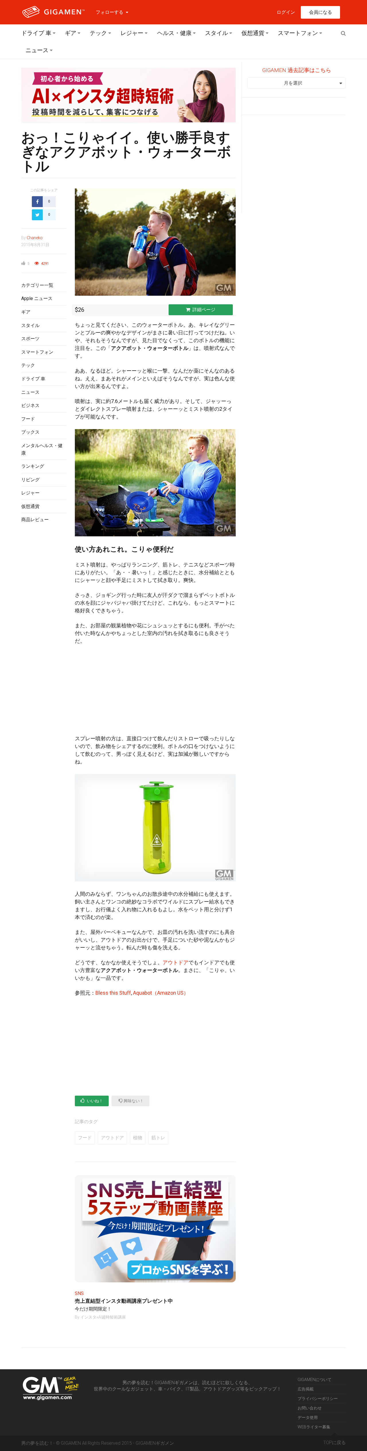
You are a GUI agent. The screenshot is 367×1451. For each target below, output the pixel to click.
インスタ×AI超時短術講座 (103, 1317)
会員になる (320, 12)
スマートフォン (298, 33)
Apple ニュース (36, 298)
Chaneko (35, 237)
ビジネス (30, 405)
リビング (30, 479)
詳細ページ (203, 309)
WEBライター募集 (314, 1427)
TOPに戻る (334, 1442)
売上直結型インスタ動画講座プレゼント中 (124, 1301)
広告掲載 (306, 1389)
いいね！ (94, 1101)
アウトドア (175, 962)
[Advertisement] (43, 621)
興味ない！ (133, 1101)
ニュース (37, 50)
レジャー (131, 33)
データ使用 (308, 1417)
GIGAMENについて (314, 1379)
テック (98, 33)
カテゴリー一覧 (37, 285)
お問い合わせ (310, 1408)
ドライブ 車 (36, 33)
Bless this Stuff (113, 993)
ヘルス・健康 (174, 33)
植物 (137, 1137)
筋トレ (158, 1137)
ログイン (286, 12)
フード (28, 419)
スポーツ (30, 338)
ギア (70, 33)
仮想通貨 (252, 33)
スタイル (216, 33)
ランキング (32, 466)
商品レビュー (35, 519)
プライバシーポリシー (318, 1398)
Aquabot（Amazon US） (161, 993)
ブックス (30, 432)
